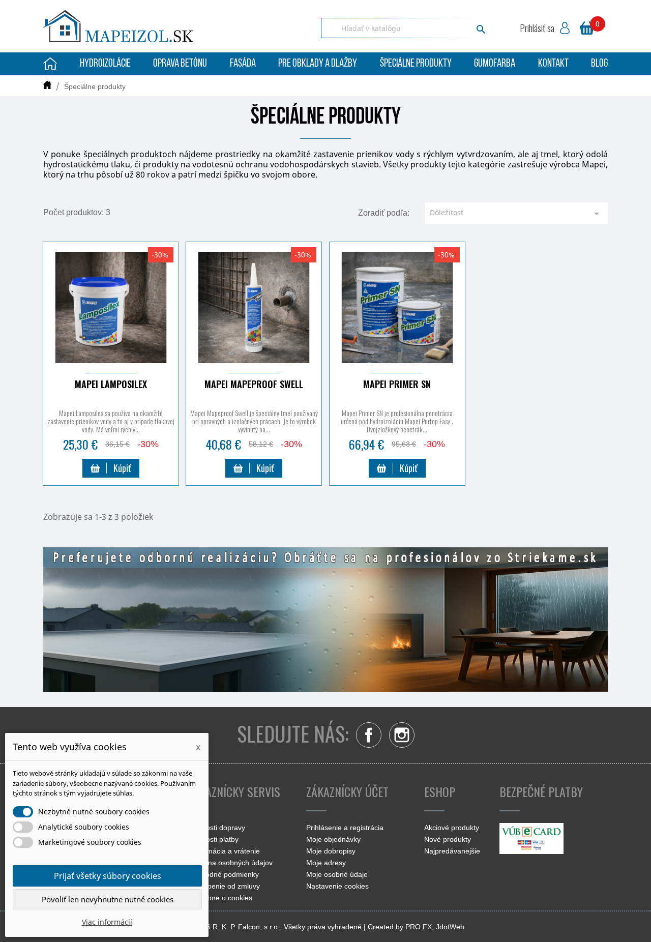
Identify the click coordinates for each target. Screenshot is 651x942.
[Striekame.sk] (325, 618)
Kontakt (553, 64)
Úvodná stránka (50, 64)
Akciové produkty (451, 827)
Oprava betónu (180, 64)
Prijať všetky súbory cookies (107, 875)
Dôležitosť (516, 214)
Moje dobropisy (331, 851)
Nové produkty (447, 839)
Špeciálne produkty (416, 64)
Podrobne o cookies (220, 898)
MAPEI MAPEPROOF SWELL (253, 384)
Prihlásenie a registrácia (344, 827)
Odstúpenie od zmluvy (224, 886)
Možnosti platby (213, 839)
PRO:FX (418, 927)
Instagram (402, 735)
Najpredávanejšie (452, 851)
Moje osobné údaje (337, 874)
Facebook (369, 735)
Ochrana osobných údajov (230, 863)
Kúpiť (122, 468)
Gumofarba (494, 64)
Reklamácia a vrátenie (224, 851)
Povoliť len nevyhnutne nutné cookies (107, 899)
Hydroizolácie (105, 64)
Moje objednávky (333, 839)
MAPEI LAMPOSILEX (111, 384)
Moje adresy (326, 863)
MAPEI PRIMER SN (397, 384)
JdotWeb (450, 927)
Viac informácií (107, 922)
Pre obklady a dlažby (317, 64)
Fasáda (243, 64)
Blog (599, 64)
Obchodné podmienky (223, 874)
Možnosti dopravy (216, 827)
